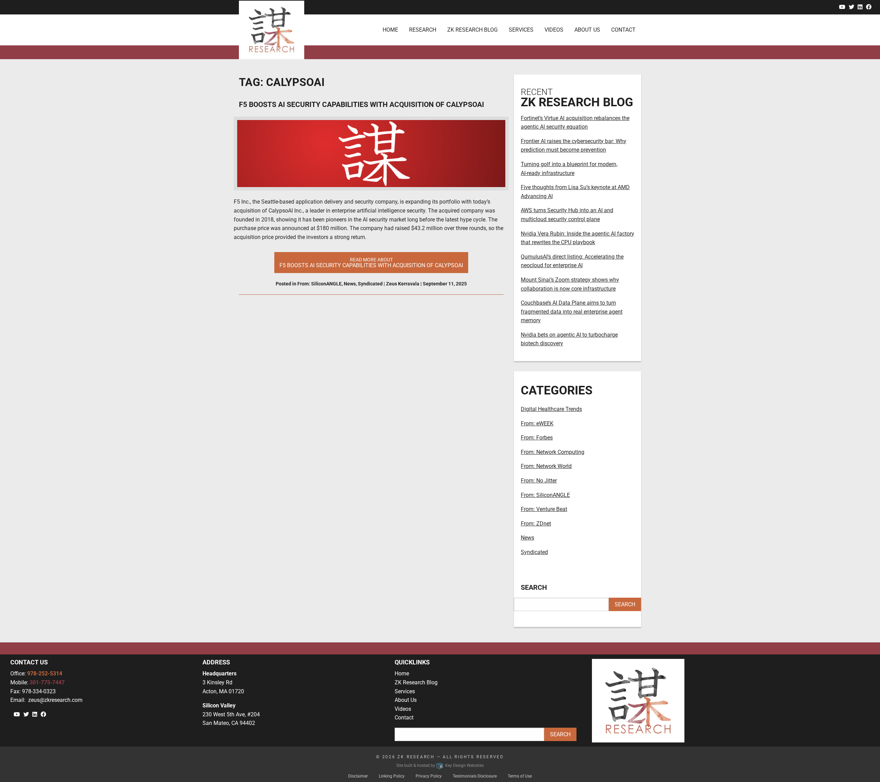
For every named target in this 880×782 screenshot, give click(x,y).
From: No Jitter (539, 480)
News (350, 283)
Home (402, 673)
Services (405, 691)
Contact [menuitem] (623, 29)
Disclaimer (358, 776)
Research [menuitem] (422, 29)
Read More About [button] (371, 263)
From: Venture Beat (544, 509)
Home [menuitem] (390, 29)
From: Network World (546, 466)
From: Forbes (537, 437)
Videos (403, 709)
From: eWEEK (537, 423)
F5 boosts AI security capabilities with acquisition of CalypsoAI (361, 104)
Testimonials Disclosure (475, 776)
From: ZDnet (536, 523)
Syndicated (370, 283)
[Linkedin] (860, 7)
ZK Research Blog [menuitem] (472, 29)
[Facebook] (868, 7)
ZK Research (416, 756)
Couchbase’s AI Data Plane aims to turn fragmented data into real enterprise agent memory (572, 312)
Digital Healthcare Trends (551, 409)
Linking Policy (392, 776)
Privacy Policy (429, 776)
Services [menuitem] (521, 29)
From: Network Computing (552, 452)
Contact (404, 717)
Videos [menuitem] (553, 29)
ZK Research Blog (416, 682)
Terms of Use (520, 776)
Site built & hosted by (440, 765)
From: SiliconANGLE (319, 283)
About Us (406, 700)
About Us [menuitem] (587, 29)
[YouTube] (842, 7)
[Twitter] (851, 7)
